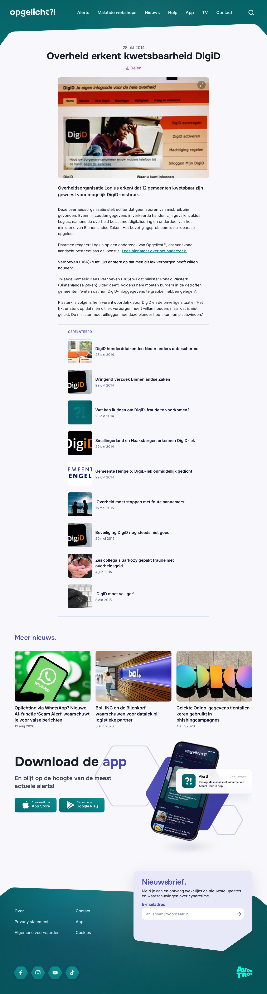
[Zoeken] (251, 12)
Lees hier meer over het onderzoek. (154, 251)
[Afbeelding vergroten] (201, 85)
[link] (32, 12)
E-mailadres (153, 904)
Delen (135, 68)
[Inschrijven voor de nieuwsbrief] (239, 914)
